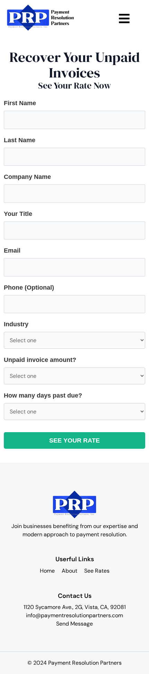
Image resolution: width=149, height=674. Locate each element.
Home (47, 570)
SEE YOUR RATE (74, 440)
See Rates (96, 570)
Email (12, 250)
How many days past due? (43, 395)
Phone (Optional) (29, 287)
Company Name (27, 176)
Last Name (19, 140)
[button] (124, 18)
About (69, 570)
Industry (16, 324)
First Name (20, 103)
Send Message (74, 623)
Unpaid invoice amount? (40, 359)
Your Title (18, 213)
